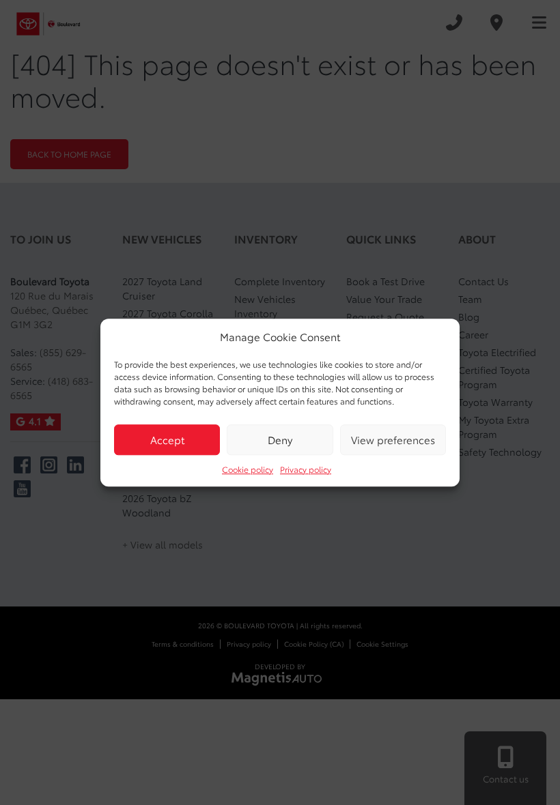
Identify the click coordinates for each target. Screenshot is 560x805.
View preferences (393, 439)
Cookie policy (247, 469)
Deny (280, 439)
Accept (167, 439)
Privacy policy (305, 469)
